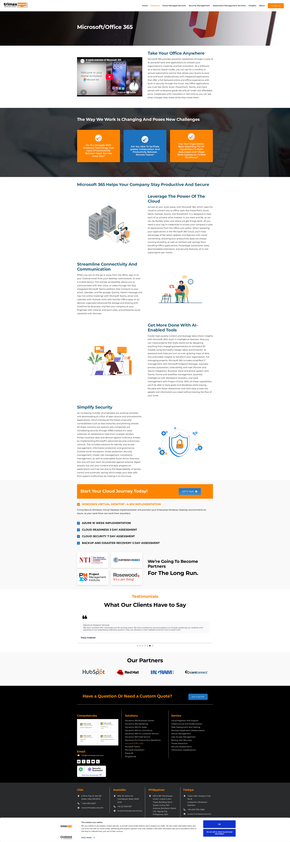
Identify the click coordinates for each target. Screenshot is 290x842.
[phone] (98, 764)
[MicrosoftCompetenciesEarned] (97, 722)
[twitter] (88, 764)
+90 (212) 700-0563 (196, 812)
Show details (86, 837)
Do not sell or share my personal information (219, 833)
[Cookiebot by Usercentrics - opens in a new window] (66, 837)
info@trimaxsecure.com (92, 757)
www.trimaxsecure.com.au (129, 813)
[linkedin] (79, 764)
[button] (145, 504)
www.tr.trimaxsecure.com (199, 816)
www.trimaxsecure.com (92, 810)
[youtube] (93, 764)
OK (219, 824)
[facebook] (83, 764)
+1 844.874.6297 (88, 805)
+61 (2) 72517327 (124, 809)
